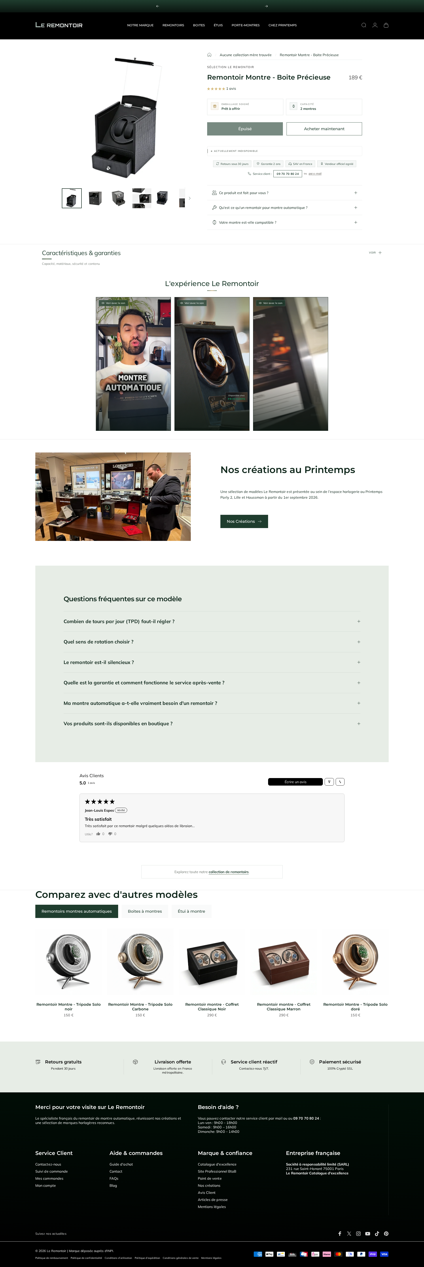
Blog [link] (113, 1185)
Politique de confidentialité (86, 1257)
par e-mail (315, 173)
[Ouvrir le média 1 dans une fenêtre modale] (128, 119)
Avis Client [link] (207, 1192)
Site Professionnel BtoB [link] (217, 1171)
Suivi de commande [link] (51, 1171)
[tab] (76, 911)
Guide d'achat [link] (121, 1164)
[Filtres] (329, 782)
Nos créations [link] (209, 1185)
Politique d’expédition (147, 1257)
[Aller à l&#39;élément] (72, 198)
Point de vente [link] (210, 1178)
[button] (216, 88)
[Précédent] (158, 6)
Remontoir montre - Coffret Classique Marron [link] (283, 1006)
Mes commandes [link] (49, 1178)
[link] (212, 6)
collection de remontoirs (229, 872)
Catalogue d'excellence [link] (217, 1164)
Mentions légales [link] (212, 1206)
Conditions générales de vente (181, 1257)
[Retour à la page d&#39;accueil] (209, 55)
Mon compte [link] (45, 1185)
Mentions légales (211, 1257)
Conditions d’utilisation (118, 1257)
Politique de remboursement (51, 1257)
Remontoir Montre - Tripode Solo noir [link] (68, 1006)
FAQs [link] (114, 1178)
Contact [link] (116, 1171)
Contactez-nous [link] (48, 1164)
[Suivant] (266, 6)
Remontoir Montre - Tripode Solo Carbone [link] (140, 1006)
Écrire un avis (296, 782)
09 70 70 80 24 (288, 174)
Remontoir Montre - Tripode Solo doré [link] (355, 1006)
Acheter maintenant (324, 128)
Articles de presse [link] (213, 1199)
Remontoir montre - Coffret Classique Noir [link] (212, 1006)
